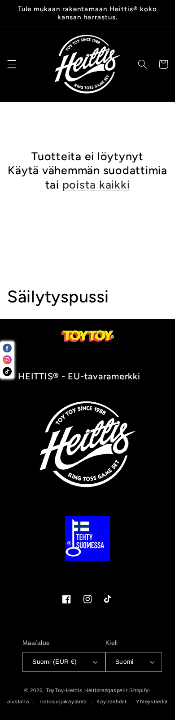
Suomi (124, 661)
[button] (11, 64)
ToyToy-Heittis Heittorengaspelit (87, 690)
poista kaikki (96, 184)
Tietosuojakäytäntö (63, 701)
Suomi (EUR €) (54, 661)
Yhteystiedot (152, 701)
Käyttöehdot (111, 701)
